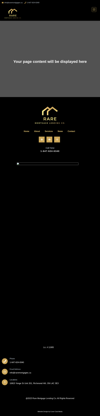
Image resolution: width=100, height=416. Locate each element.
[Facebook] (49, 139)
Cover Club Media (56, 411)
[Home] (49, 116)
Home (26, 131)
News (60, 131)
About (37, 131)
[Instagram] (57, 139)
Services (49, 131)
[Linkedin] (42, 139)
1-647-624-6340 (33, 3)
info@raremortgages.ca (13, 3)
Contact (71, 131)
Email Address (15, 369)
